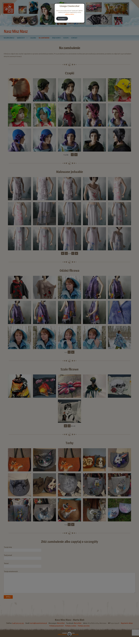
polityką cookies (69, 14)
